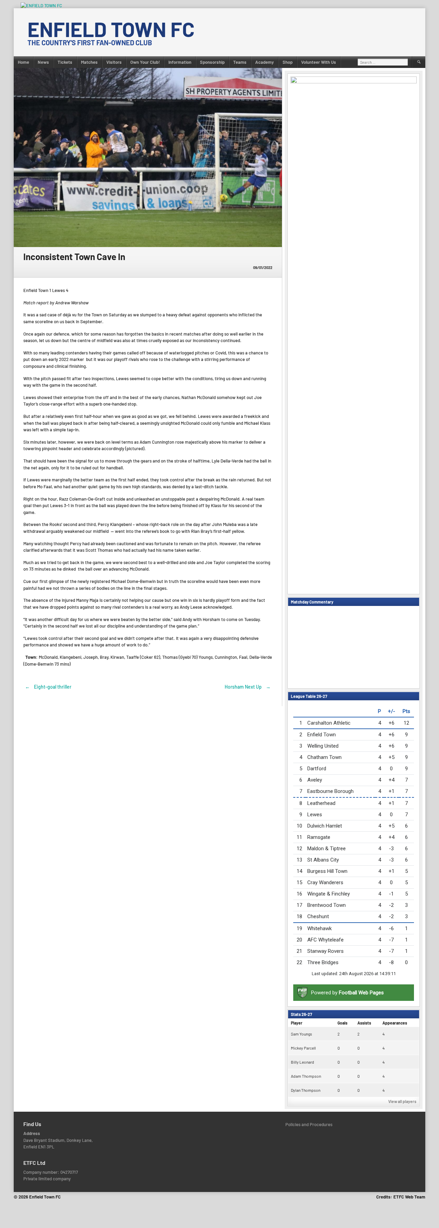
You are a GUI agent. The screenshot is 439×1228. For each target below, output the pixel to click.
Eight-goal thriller (48, 687)
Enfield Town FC (110, 28)
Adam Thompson (306, 1076)
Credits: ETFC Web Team (400, 1197)
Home (23, 62)
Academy (264, 62)
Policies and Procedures (308, 1124)
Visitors (114, 62)
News (43, 62)
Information (179, 62)
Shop (288, 62)
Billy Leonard (302, 1062)
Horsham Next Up (248, 687)
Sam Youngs (301, 1033)
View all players (402, 1101)
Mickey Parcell (303, 1047)
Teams (240, 62)
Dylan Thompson (305, 1090)
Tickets (65, 62)
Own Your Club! (145, 62)
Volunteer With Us (318, 62)
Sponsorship (212, 62)
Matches (89, 62)
